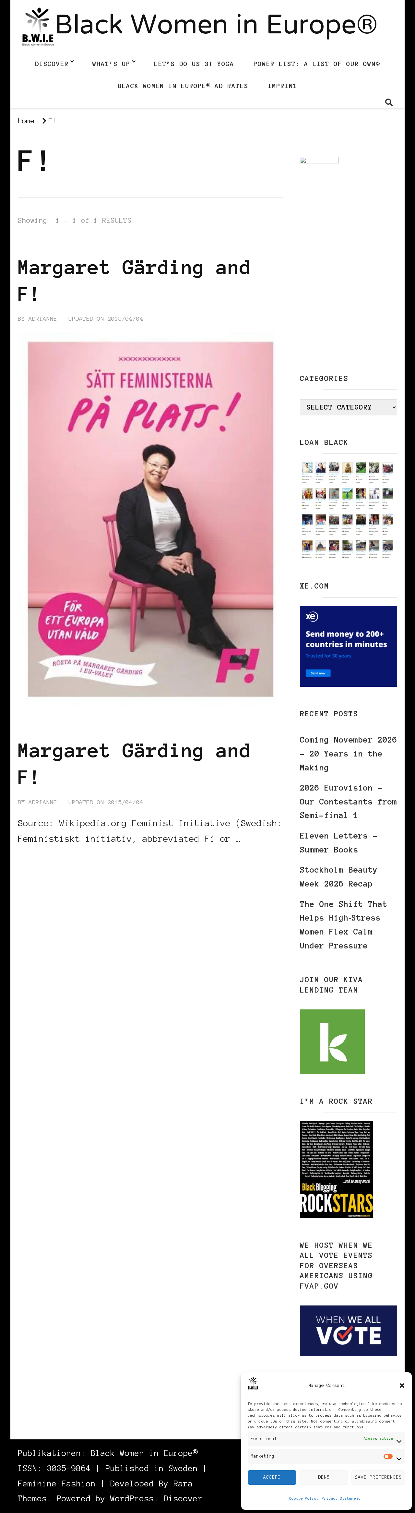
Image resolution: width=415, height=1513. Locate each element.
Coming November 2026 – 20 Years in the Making (348, 753)
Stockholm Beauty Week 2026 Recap (339, 876)
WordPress (132, 1498)
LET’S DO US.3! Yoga (194, 63)
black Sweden (117, 243)
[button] (402, 1385)
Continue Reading (49, 858)
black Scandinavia (51, 243)
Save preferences (378, 1477)
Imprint (282, 85)
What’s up (111, 63)
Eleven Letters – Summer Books (339, 842)
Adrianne (43, 319)
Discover (52, 63)
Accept (272, 1477)
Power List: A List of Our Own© (317, 63)
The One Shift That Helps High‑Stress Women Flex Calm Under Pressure (343, 925)
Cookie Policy (304, 1498)
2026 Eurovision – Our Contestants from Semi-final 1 (348, 801)
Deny (324, 1477)
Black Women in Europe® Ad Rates (183, 85)
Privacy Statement (341, 1498)
